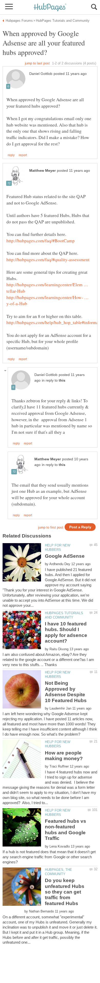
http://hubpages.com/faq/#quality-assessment (47, 259)
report (23, 155)
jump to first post (50, 527)
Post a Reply (80, 527)
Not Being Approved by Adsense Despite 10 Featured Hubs (66, 691)
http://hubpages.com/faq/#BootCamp (40, 240)
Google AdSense (65, 556)
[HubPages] (50, 7)
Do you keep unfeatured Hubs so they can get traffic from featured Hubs (64, 892)
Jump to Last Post (37, 63)
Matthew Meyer (42, 171)
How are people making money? (64, 755)
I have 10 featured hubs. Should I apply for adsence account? (66, 632)
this (62, 380)
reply (11, 155)
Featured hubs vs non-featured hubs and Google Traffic (65, 829)
